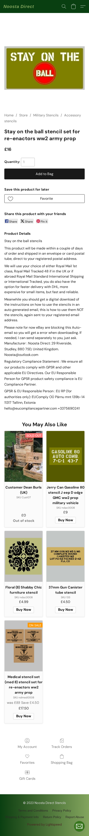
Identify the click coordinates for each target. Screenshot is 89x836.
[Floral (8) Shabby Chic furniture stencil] (24, 556)
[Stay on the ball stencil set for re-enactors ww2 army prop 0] (44, 68)
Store (23, 115)
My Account (27, 746)
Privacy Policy (61, 810)
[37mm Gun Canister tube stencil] (65, 556)
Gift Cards (27, 778)
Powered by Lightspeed (44, 824)
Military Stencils (46, 115)
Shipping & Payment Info (22, 817)
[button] (18, 6)
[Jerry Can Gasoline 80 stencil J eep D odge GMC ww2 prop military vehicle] (65, 456)
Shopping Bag (62, 762)
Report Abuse (74, 817)
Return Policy (52, 817)
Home (9, 115)
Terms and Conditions (33, 810)
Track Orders (61, 746)
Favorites (27, 762)
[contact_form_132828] (79, 826)
